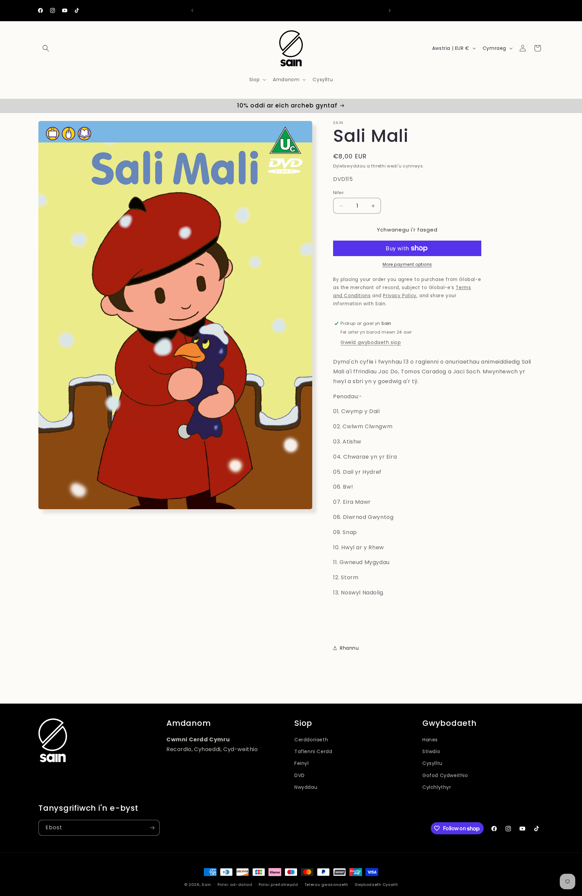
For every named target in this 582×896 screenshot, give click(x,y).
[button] (45, 48)
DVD (299, 775)
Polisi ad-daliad (235, 884)
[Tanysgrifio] (151, 828)
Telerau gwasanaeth (326, 884)
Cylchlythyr (436, 787)
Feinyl (301, 763)
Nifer (338, 192)
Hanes (430, 739)
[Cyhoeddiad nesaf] (389, 10)
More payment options (407, 264)
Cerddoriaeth (311, 739)
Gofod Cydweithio (445, 775)
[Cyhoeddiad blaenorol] (192, 10)
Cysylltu (432, 763)
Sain (206, 884)
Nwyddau (305, 787)
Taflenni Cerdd (313, 751)
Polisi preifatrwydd (278, 884)
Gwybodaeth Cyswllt (376, 884)
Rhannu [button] (349, 648)
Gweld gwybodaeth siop (371, 342)
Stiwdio (431, 751)
